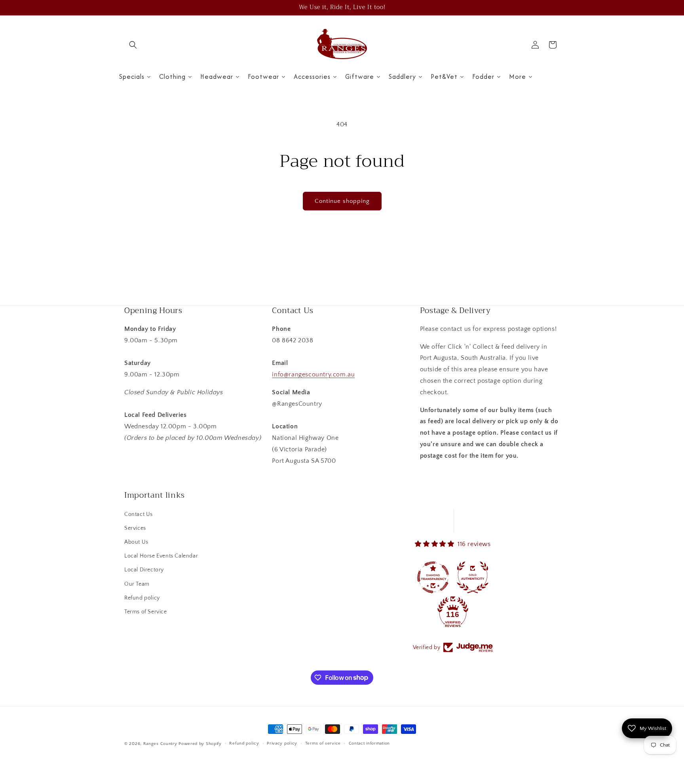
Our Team (137, 584)
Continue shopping (342, 201)
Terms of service (323, 743)
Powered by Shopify (200, 743)
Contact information (369, 743)
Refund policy (142, 598)
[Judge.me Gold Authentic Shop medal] (472, 577)
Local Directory (144, 570)
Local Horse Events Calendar (161, 556)
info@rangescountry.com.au (313, 374)
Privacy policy (282, 743)
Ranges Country (160, 743)
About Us (136, 542)
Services (135, 528)
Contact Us (138, 514)
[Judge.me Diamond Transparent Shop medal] (433, 577)
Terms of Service (145, 612)
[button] (133, 44)
